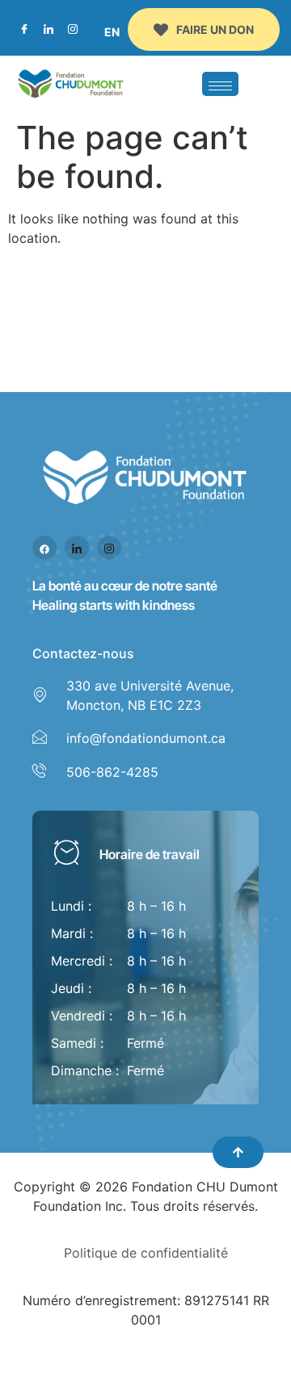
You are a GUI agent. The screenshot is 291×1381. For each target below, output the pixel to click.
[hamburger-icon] (220, 84)
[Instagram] (73, 30)
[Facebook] (24, 30)
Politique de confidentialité (146, 1253)
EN (112, 32)
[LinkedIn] (48, 30)
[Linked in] (77, 548)
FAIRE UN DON (215, 29)
